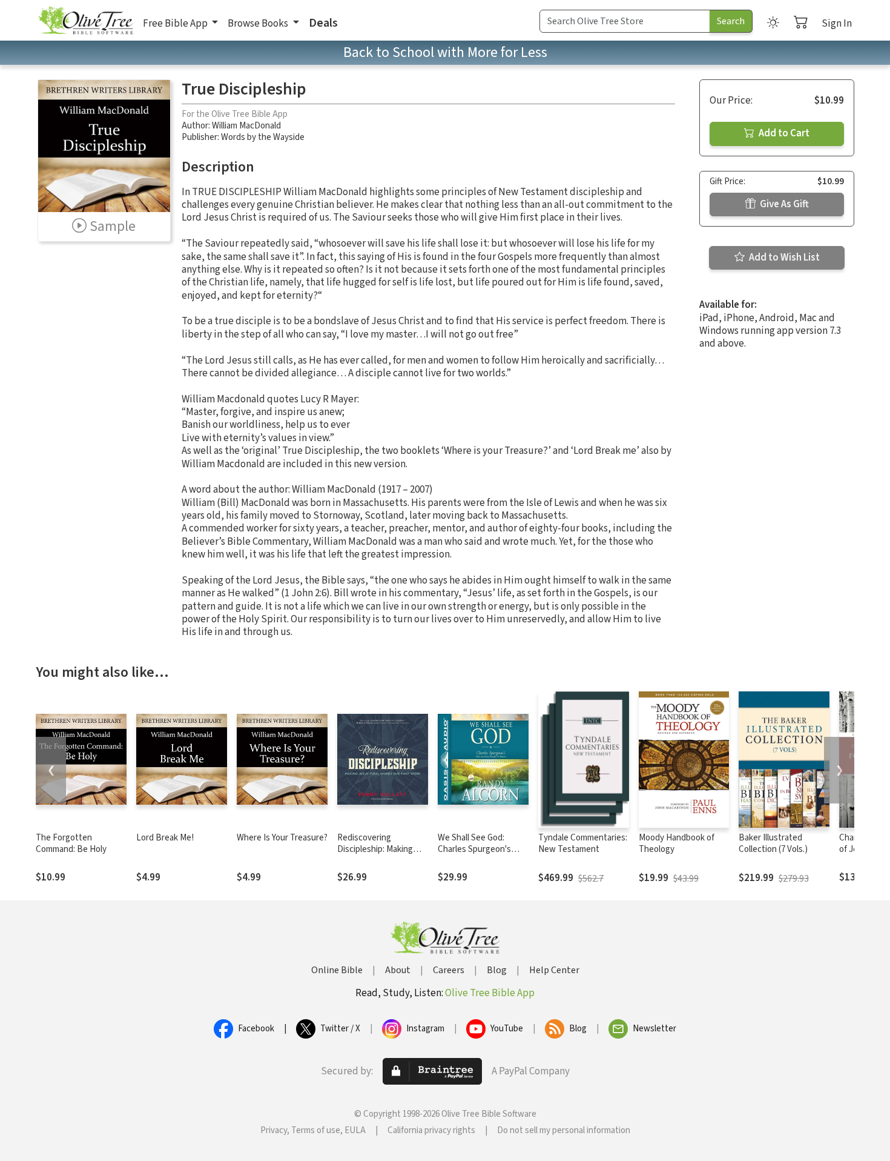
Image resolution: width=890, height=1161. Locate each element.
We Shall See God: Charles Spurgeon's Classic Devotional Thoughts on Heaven (478, 855)
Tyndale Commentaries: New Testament (582, 843)
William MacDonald (246, 125)
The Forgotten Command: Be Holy (71, 843)
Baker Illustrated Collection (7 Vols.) (773, 843)
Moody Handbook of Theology (676, 843)
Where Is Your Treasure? (282, 837)
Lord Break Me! (165, 837)
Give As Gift (783, 204)
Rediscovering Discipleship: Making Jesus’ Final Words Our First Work (380, 855)
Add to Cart (783, 133)
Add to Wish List (783, 257)
